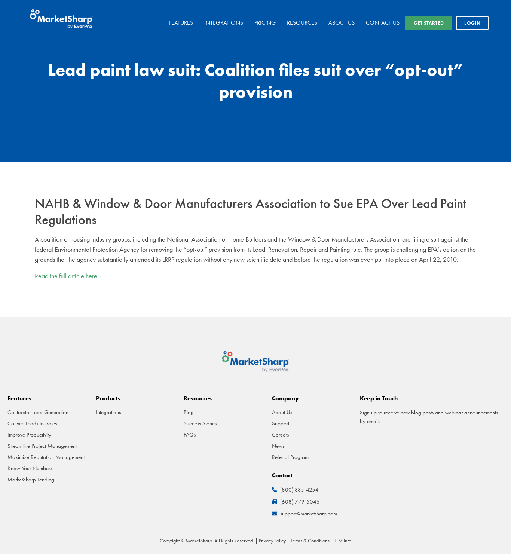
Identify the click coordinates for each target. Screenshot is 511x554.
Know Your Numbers (29, 468)
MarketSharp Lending (30, 479)
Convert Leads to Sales (32, 423)
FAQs (190, 434)
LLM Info (342, 541)
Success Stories (200, 423)
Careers (280, 434)
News (278, 446)
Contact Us (383, 22)
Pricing (265, 22)
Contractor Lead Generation (37, 412)
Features (181, 22)
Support (280, 423)
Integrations (223, 22)
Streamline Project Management (42, 446)
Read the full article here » (68, 276)
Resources (302, 22)
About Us (341, 22)
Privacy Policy (272, 541)
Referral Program (290, 457)
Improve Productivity (29, 434)
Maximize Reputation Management (46, 457)
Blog (189, 412)
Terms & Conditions (310, 541)
